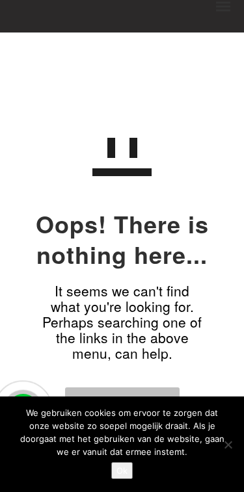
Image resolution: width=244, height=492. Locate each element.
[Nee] (227, 444)
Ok (122, 470)
